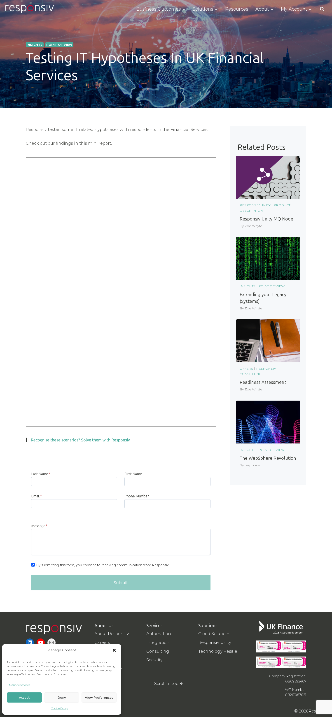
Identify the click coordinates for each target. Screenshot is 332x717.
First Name (133, 474)
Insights (35, 44)
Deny (62, 697)
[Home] (54, 629)
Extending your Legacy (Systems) (263, 298)
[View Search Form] (322, 9)
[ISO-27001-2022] (293, 646)
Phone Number (136, 496)
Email (36, 496)
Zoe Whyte (253, 226)
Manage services (19, 685)
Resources (236, 9)
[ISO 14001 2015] (268, 662)
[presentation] (268, 177)
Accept (24, 697)
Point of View (59, 44)
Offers (246, 369)
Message (39, 526)
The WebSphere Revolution (268, 458)
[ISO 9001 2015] (293, 662)
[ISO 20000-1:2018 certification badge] (268, 646)
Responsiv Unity (255, 205)
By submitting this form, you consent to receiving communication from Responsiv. (102, 565)
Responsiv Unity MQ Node (266, 219)
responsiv (252, 465)
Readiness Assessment (263, 382)
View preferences (99, 697)
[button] (114, 650)
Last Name (40, 474)
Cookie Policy (59, 708)
